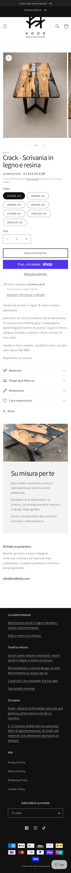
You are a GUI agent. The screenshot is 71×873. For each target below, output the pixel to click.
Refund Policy (16, 771)
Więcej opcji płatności (35, 273)
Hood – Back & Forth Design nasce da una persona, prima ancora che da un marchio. (35, 713)
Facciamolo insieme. (21, 688)
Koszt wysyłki (32, 179)
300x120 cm (14, 222)
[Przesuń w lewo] (26, 145)
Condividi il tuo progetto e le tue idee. (33, 681)
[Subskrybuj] (58, 813)
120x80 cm (14, 196)
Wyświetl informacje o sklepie (26, 294)
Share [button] (11, 411)
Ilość (5, 231)
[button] (5, 26)
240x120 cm (39, 213)
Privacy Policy (16, 762)
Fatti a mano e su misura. (25, 635)
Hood (30, 866)
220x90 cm (14, 213)
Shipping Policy (17, 780)
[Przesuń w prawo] (44, 145)
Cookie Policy (16, 789)
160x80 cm (38, 196)
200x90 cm (38, 204)
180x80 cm (14, 204)
